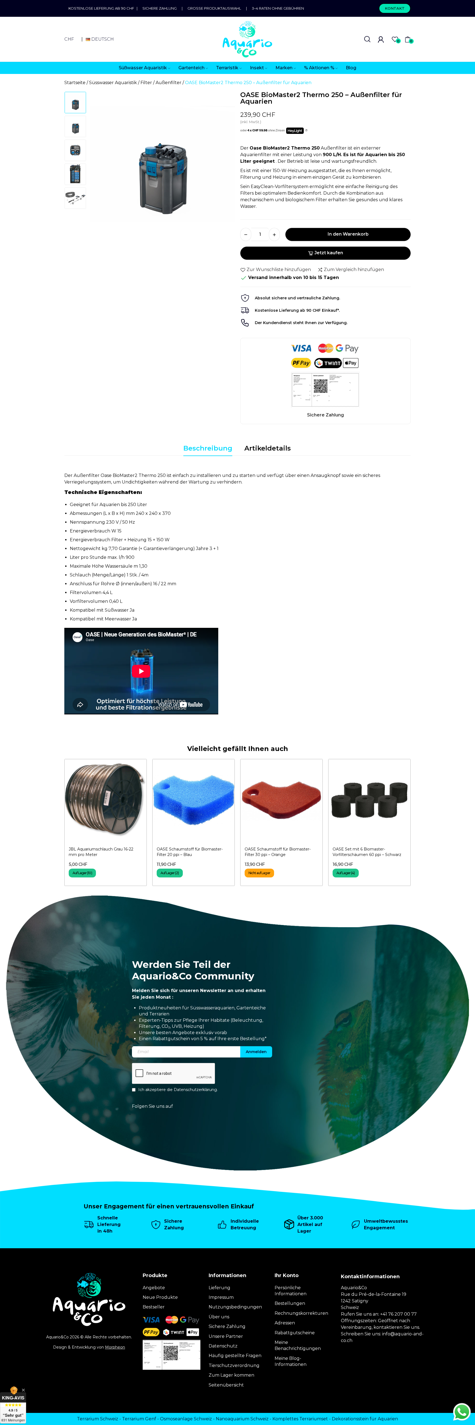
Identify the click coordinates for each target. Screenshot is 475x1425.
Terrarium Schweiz (97, 1418)
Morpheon (115, 1347)
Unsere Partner (226, 1336)
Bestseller (154, 1307)
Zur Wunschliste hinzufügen (279, 269)
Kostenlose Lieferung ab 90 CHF (102, 8)
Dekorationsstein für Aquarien (365, 1418)
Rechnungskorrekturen (301, 1313)
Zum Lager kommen (231, 1375)
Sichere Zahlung (159, 8)
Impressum (221, 1297)
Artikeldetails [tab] (267, 448)
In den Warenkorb (348, 234)
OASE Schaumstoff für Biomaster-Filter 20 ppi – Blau (190, 852)
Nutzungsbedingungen (235, 1307)
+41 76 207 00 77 (398, 1314)
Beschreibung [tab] (207, 448)
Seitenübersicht (226, 1385)
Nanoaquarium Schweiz (242, 1418)
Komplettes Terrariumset (300, 1418)
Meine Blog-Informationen (290, 1361)
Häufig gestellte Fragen (235, 1355)
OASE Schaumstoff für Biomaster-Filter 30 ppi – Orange (278, 852)
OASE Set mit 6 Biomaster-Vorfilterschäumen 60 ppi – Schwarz (367, 852)
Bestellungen (290, 1303)
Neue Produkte (160, 1297)
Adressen (285, 1322)
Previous (102, 166)
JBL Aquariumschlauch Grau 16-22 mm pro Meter (101, 852)
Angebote (154, 1287)
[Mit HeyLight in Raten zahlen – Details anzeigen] (306, 130)
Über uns (219, 1316)
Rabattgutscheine (295, 1332)
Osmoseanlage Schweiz (186, 1418)
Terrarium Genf (139, 1418)
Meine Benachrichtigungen (298, 1345)
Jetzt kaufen (328, 252)
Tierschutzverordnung (234, 1365)
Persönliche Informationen (290, 1290)
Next (223, 166)
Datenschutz (223, 1346)
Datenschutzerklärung (195, 1089)
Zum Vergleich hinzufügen (354, 269)
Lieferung (219, 1287)
